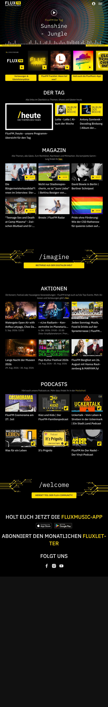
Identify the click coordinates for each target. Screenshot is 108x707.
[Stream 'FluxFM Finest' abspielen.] (44, 67)
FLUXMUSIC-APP (81, 516)
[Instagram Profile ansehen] (54, 566)
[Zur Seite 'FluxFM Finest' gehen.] (38, 61)
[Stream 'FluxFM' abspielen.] (21, 67)
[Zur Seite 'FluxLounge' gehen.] (61, 61)
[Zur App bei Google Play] (63, 526)
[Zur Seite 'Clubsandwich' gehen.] (83, 61)
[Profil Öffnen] (93, 3)
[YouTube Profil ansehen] (61, 566)
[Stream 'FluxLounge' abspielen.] (67, 67)
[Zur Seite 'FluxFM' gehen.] (15, 61)
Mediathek (80, 390)
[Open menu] (100, 3)
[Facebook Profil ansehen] (46, 566)
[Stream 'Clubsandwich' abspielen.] (89, 67)
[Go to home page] (13, 3)
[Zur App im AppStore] (44, 526)
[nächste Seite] (99, 60)
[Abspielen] (54, 12)
